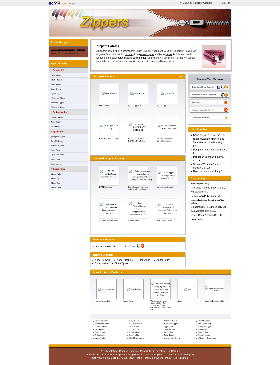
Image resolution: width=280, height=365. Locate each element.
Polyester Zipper (57, 103)
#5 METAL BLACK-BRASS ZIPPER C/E (136, 140)
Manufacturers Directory (152, 351)
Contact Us (170, 354)
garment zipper (146, 54)
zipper (101, 51)
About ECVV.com (95, 354)
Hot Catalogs (185, 3)
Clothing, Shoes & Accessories (63, 50)
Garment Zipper (57, 117)
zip (116, 51)
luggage (100, 57)
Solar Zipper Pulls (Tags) (108, 139)
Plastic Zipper (56, 80)
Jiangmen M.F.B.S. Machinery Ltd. (208, 207)
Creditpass (126, 354)
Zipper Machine (125, 260)
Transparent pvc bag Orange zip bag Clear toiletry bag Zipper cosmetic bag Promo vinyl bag (160, 305)
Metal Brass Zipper (136, 338)
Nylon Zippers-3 (134, 105)
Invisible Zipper (57, 141)
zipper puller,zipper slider (214, 301)
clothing (129, 54)
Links (154, 354)
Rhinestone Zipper (58, 107)
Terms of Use (170, 358)
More (180, 77)
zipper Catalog (133, 220)
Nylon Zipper (56, 93)
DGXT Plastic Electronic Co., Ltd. (210, 135)
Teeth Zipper (56, 159)
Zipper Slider (56, 174)
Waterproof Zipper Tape (207, 338)
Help (160, 354)
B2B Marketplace (109, 351)
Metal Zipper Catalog (200, 184)
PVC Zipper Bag (204, 324)
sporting (120, 57)
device (165, 51)
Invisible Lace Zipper (172, 338)
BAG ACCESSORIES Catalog (203, 211)
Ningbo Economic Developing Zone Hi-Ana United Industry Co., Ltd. (210, 142)
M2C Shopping (186, 354)
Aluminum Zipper (58, 98)
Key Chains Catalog (165, 220)
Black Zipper (56, 164)
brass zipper (167, 61)
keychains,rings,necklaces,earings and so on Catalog (138, 188)
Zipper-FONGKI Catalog (108, 220)
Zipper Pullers (128, 301)
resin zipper (150, 61)
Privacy (158, 358)
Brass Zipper (56, 89)
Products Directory (128, 351)
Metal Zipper (56, 75)
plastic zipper (136, 61)
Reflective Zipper (57, 146)
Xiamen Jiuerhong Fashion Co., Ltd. (111, 246)
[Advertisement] (210, 241)
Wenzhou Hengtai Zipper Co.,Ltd (208, 187)
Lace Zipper (55, 126)
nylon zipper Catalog (165, 187)
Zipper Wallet (101, 263)
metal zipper (122, 61)
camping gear (140, 57)
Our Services (112, 354)
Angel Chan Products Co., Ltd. (207, 215)
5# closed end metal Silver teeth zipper (164, 140)
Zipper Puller (134, 329)
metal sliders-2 (104, 105)
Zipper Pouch (163, 260)
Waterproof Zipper (58, 136)
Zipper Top (55, 178)
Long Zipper (56, 150)
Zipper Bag (144, 260)
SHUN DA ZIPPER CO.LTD (205, 196)
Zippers (73, 3)
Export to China (141, 354)
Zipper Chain (56, 188)
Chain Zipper (121, 263)
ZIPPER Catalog (105, 187)
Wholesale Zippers (76, 53)
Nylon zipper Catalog (199, 192)
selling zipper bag (103, 301)
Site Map (183, 358)
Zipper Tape (55, 183)
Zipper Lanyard (102, 260)
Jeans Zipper (56, 122)
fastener (128, 51)
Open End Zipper (57, 155)
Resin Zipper (56, 84)
